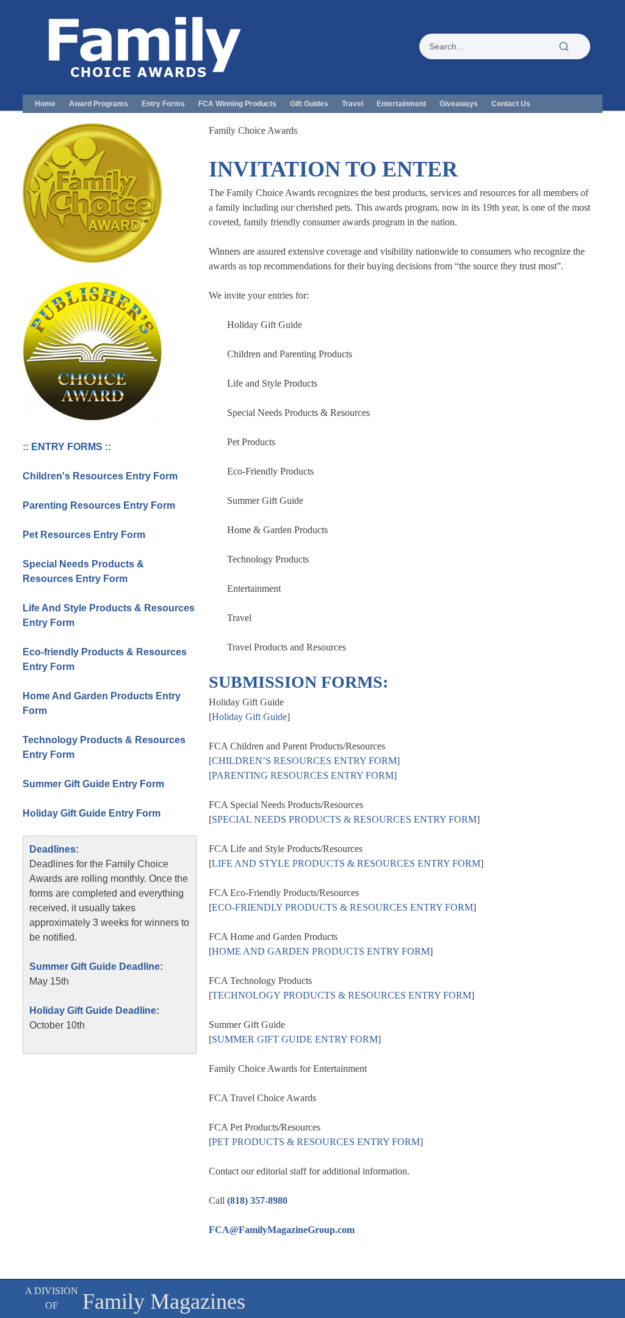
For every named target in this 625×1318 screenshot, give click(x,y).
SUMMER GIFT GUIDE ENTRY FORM (295, 1039)
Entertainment (401, 104)
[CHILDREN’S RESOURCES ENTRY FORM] (304, 760)
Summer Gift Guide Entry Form (93, 784)
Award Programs (98, 104)
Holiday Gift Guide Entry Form (92, 813)
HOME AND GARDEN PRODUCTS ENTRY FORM (321, 951)
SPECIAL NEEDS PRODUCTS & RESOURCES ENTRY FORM (344, 819)
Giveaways (458, 104)
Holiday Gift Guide (249, 717)
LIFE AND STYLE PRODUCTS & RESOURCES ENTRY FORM (346, 863)
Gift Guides (309, 104)
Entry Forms (163, 104)
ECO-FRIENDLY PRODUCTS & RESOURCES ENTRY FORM (342, 907)
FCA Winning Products (237, 104)
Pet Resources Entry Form (84, 535)
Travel (352, 104)
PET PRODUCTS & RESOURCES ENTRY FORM (316, 1142)
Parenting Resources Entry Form (99, 505)
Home (45, 104)
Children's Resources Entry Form (100, 476)
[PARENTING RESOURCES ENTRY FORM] (303, 775)
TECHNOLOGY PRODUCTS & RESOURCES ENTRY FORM (341, 995)
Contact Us (510, 104)
